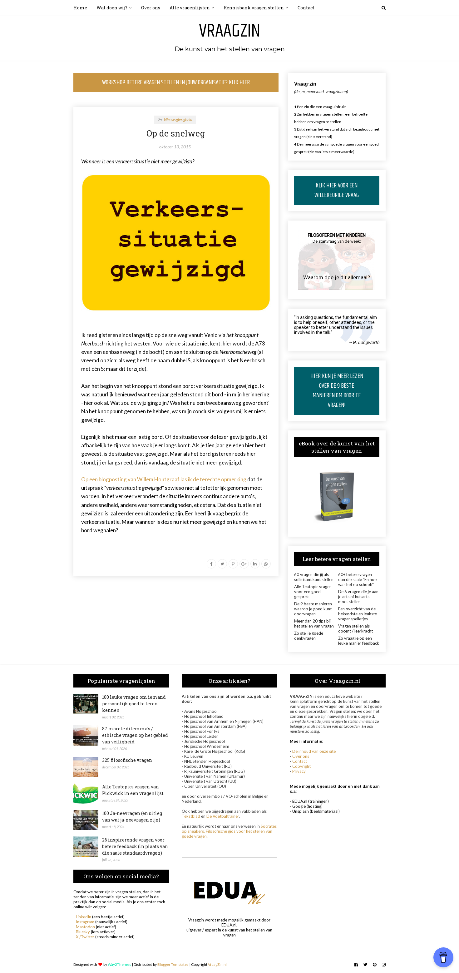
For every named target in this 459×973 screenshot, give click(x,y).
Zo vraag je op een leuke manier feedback (358, 641)
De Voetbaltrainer (222, 816)
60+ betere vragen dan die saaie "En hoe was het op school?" (357, 579)
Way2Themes (119, 964)
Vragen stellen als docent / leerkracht (355, 628)
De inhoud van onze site (314, 751)
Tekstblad (191, 816)
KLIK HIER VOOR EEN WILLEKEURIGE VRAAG (336, 190)
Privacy (299, 771)
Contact (299, 761)
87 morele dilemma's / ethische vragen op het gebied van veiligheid (135, 735)
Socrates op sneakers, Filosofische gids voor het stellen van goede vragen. (229, 831)
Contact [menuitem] (306, 8)
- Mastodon (84, 926)
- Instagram (83, 921)
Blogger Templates (173, 964)
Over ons (300, 756)
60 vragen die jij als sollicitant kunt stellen (313, 577)
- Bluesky (81, 931)
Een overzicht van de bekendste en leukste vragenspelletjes (357, 613)
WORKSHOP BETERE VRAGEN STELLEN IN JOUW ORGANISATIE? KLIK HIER (176, 82)
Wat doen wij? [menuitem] (111, 8)
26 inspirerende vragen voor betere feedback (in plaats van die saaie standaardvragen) (135, 846)
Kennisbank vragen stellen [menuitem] (254, 8)
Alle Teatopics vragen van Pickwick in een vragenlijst (133, 790)
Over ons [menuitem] (150, 8)
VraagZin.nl (217, 964)
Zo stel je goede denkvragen (308, 636)
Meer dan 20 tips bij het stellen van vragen (314, 623)
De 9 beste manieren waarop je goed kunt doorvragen (313, 608)
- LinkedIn (82, 916)
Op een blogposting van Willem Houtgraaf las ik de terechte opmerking (163, 479)
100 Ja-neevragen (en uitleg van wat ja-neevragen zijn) (132, 816)
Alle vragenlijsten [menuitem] (190, 8)
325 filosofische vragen (127, 760)
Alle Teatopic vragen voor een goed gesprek (313, 591)
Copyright (301, 766)
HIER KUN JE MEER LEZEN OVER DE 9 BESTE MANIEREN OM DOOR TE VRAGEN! (336, 390)
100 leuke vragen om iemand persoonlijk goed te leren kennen (134, 703)
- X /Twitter (83, 936)
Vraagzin (229, 31)
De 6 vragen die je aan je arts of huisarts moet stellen (358, 596)
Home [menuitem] (80, 8)
